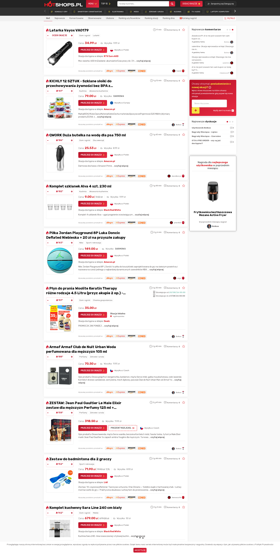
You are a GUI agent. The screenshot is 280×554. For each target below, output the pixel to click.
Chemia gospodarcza (102, 300)
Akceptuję (140, 550)
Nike (81, 243)
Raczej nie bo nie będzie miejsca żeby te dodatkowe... (210, 37)
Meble (95, 513)
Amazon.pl (109, 109)
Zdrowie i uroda (97, 357)
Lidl (106, 482)
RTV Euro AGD (111, 56)
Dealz (107, 321)
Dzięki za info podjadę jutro (204, 56)
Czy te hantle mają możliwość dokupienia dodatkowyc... (210, 47)
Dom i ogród (84, 35)
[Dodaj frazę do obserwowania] (196, 110)
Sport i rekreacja (93, 243)
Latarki (96, 35)
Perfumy (83, 357)
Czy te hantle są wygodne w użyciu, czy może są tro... (212, 64)
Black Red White (112, 210)
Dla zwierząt (98, 140)
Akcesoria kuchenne (98, 91)
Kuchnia (82, 91)
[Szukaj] (172, 4)
